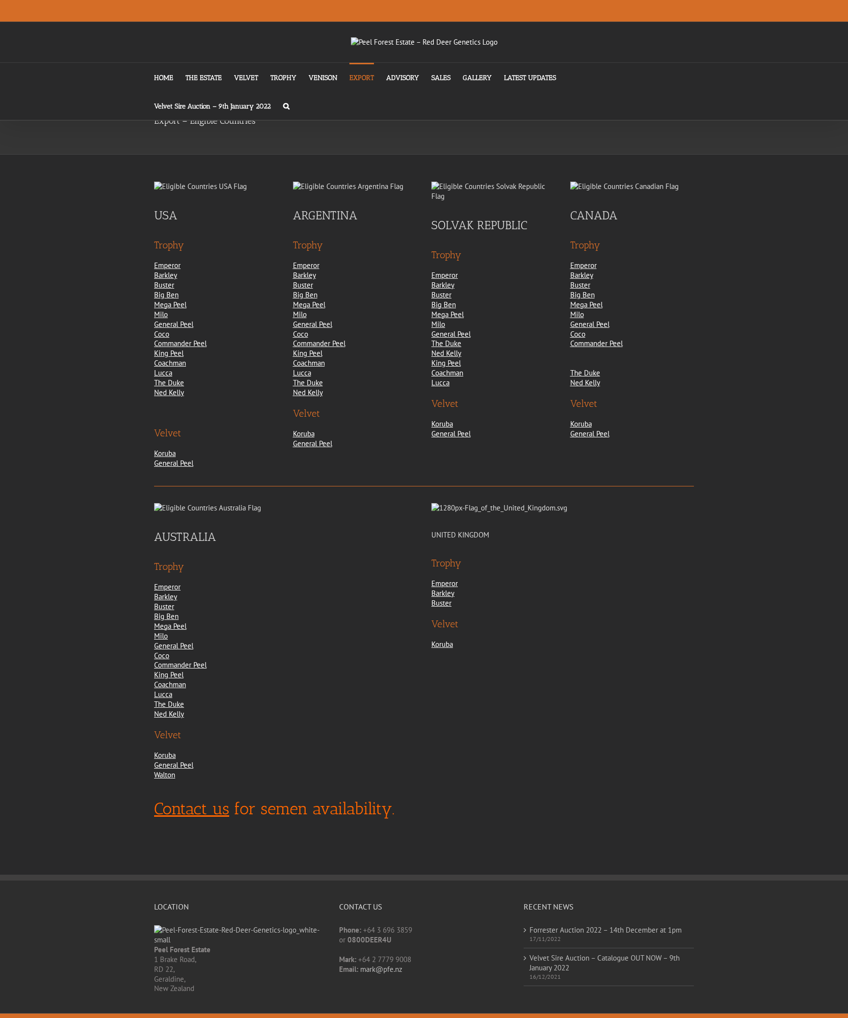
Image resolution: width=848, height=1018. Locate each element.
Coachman (170, 363)
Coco (161, 334)
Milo (161, 314)
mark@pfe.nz (381, 969)
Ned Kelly (169, 392)
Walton (164, 774)
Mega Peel (170, 304)
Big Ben (166, 294)
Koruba (165, 453)
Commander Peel (180, 343)
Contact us (191, 809)
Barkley (165, 275)
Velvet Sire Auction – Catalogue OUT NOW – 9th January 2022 (605, 962)
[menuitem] (170, 77)
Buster (164, 285)
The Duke (169, 382)
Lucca (163, 372)
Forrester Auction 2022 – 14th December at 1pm (606, 930)
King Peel (169, 353)
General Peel (173, 324)
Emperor (167, 265)
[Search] (286, 105)
